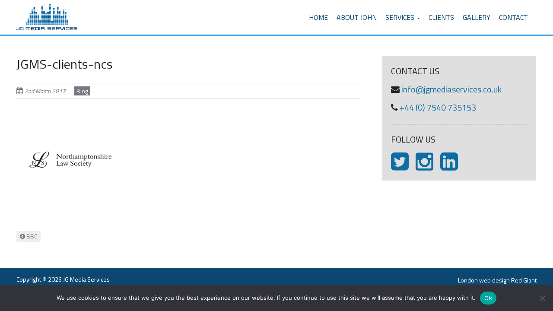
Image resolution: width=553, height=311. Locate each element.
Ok (488, 298)
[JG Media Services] (46, 5)
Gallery (476, 17)
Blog (82, 90)
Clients (441, 17)
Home (318, 17)
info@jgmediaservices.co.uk (451, 89)
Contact (513, 17)
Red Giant (524, 280)
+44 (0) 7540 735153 (438, 107)
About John (357, 17)
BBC (31, 236)
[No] (542, 298)
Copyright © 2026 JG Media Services (63, 279)
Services (399, 17)
